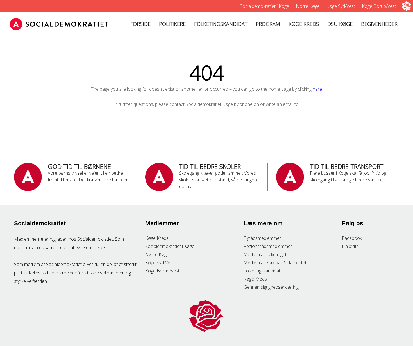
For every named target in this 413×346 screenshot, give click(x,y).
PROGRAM (268, 24)
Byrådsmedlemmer (262, 238)
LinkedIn (350, 246)
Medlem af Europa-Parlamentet (275, 263)
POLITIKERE (172, 24)
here (317, 89)
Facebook (352, 238)
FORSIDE (140, 24)
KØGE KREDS (304, 24)
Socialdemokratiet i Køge (264, 6)
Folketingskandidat (262, 271)
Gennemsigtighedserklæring (271, 287)
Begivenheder (379, 24)
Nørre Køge (308, 6)
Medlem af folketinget (265, 254)
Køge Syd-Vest (340, 6)
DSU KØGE (340, 24)
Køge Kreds (157, 238)
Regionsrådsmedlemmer (268, 246)
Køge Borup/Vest (379, 6)
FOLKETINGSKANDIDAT (220, 24)
